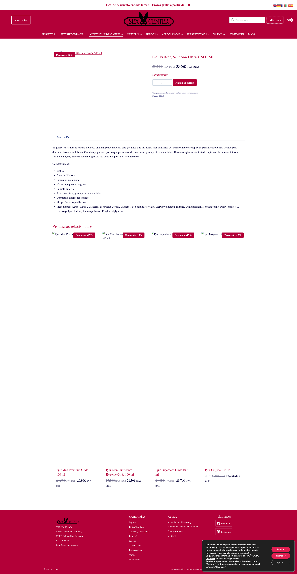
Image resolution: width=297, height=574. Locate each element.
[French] (283, 5)
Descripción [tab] (63, 137)
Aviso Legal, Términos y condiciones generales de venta (183, 524)
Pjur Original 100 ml (218, 470)
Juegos (132, 540)
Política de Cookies (178, 569)
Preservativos (135, 550)
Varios (132, 554)
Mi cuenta (275, 20)
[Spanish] (291, 5)
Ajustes (280, 562)
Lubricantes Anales (190, 92)
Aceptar (281, 549)
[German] (279, 5)
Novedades (236, 34)
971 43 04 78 (62, 540)
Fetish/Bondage (136, 526)
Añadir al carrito (184, 82)
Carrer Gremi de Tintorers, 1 (70, 531)
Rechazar (280, 555)
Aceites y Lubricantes (171, 92)
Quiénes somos (175, 531)
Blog (251, 34)
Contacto (21, 20)
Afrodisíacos (135, 545)
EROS (161, 95)
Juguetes (133, 522)
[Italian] (287, 5)
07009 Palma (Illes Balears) (69, 535)
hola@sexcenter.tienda (67, 544)
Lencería (133, 536)
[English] (275, 5)
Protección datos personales (197, 569)
